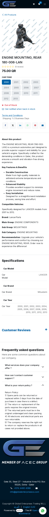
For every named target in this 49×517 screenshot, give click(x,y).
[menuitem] (16, 507)
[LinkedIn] (20, 125)
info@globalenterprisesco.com (24, 492)
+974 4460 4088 (22, 488)
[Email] (43, 125)
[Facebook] (5, 125)
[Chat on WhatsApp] (42, 510)
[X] (13, 125)
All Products (10, 15)
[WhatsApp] (28, 125)
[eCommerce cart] (33, 4)
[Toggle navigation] (44, 4)
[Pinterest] (35, 125)
